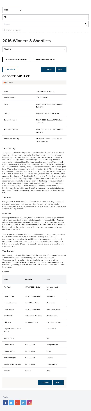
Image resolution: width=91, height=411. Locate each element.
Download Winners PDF (44, 59)
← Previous (48, 69)
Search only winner (13, 30)
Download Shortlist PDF (16, 59)
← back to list (10, 69)
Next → (61, 69)
